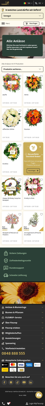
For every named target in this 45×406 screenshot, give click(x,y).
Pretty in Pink (29, 198)
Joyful (5, 95)
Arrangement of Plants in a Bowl (32, 234)
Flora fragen (33, 23)
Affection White (8, 129)
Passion (27, 129)
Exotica (5, 164)
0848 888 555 (13, 353)
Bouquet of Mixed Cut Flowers (10, 234)
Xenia (26, 95)
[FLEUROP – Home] (5, 3)
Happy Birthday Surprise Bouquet (12, 199)
